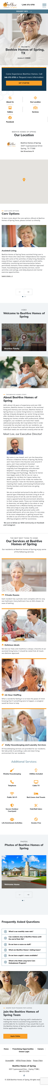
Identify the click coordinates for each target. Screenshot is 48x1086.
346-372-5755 (29, 5)
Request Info (22, 11)
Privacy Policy (38, 1061)
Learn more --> (7, 276)
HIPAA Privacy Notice (23, 1061)
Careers (41, 1049)
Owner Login (24, 1052)
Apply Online (15, 1036)
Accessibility (9, 1061)
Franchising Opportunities (23, 1049)
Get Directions (26, 151)
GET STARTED (24, 83)
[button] (24, 179)
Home (6, 1049)
